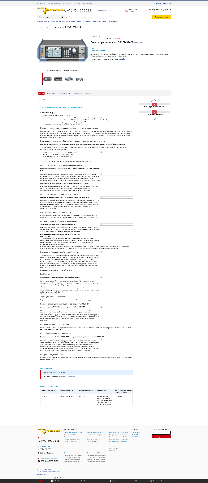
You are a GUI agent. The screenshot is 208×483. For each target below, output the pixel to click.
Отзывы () (88, 93)
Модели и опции (65, 93)
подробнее (122, 59)
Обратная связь (45, 446)
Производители (67, 4)
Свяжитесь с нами (103, 10)
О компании (41, 4)
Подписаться (161, 437)
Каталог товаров (44, 17)
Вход (159, 4)
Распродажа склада (161, 17)
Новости (50, 4)
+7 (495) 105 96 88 (79, 10)
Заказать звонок (45, 438)
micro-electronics (47, 461)
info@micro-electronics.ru (67, 377)
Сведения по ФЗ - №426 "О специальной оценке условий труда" (49, 470)
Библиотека (78, 93)
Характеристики (51, 93)
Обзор (41, 93)
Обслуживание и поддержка (83, 4)
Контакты (57, 4)
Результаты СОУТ (42, 474)
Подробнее (138, 43)
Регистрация (166, 4)
